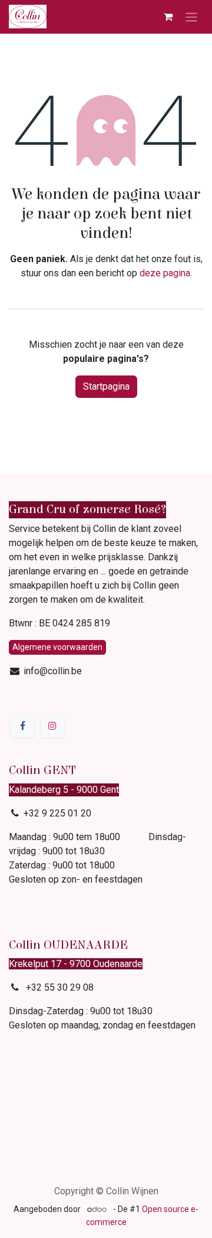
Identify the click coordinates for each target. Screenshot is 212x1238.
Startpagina (106, 386)
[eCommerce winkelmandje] (168, 16)
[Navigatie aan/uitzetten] (191, 17)
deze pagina (165, 273)
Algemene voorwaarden (57, 647)
